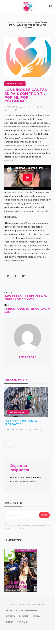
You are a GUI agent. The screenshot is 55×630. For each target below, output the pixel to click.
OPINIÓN (37, 616)
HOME (9, 610)
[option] (26, 410)
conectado (36, 477)
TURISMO (22, 622)
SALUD (9, 622)
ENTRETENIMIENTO (26, 610)
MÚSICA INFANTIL (24, 22)
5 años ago (21, 107)
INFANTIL (24, 616)
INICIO (10, 22)
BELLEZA (11, 616)
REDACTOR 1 (9, 107)
